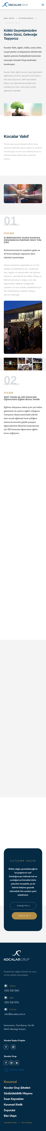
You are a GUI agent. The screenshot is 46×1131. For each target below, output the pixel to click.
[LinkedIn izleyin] (17, 1063)
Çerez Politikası (26, 1123)
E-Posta (12, 1010)
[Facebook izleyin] (6, 1047)
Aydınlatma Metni (10, 1123)
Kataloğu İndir (22, 906)
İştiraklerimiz (26, 18)
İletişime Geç (24, 916)
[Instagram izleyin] (13, 1047)
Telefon (12, 986)
